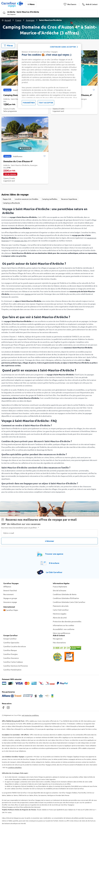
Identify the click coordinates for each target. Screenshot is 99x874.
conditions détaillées (14, 767)
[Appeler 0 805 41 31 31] (74, 648)
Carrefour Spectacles (11, 642)
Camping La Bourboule (11, 203)
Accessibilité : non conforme (63, 629)
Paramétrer (29, 102)
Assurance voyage (10, 602)
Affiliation (7, 586)
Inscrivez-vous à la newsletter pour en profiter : (20, 527)
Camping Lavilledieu (49, 199)
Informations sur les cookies (63, 625)
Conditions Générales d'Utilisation (66, 598)
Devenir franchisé (10, 590)
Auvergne (30, 20)
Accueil (8, 20)
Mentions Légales (59, 614)
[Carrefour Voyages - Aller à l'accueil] (12, 4)
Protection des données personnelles (67, 621)
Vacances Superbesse (69, 199)
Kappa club (7, 199)
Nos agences (57, 639)
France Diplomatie (60, 586)
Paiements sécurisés (60, 606)
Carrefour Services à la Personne (15, 666)
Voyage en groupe (10, 598)
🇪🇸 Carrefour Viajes (10, 610)
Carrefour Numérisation (12, 670)
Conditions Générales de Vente (64, 594)
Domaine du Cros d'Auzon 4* (18, 161)
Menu (32, 4)
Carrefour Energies (10, 654)
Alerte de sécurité (60, 617)
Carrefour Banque (10, 650)
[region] (49, 76)
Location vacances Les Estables (26, 199)
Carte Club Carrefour (61, 610)
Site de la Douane (59, 590)
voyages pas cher (20, 241)
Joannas (28, 294)
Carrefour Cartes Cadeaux (13, 662)
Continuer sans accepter (63, 47)
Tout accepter (46, 102)
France (18, 20)
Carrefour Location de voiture (14, 646)
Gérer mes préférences (61, 633)
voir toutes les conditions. (30, 715)
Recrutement (8, 594)
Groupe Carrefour (10, 639)
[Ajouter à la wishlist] (94, 90)
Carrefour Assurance (11, 658)
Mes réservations (59, 642)
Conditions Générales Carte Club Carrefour (69, 602)
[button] (49, 13)
